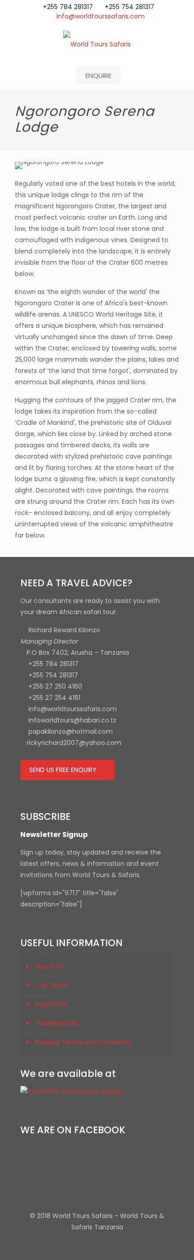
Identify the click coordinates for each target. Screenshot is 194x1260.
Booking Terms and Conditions (83, 1042)
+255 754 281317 (129, 6)
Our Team (51, 985)
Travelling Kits (56, 1023)
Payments (51, 1004)
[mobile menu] (181, 43)
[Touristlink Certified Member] (71, 1091)
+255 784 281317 (68, 6)
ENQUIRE (98, 75)
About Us (49, 966)
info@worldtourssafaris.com (100, 16)
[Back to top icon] (97, 1192)
